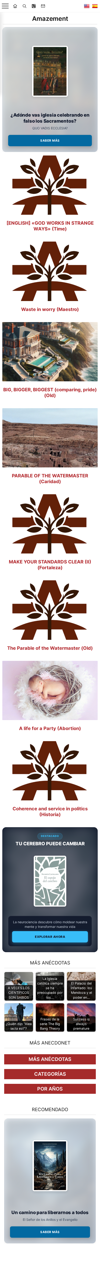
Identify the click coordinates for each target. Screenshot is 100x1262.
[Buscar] (24, 6)
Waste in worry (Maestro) (50, 309)
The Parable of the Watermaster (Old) (50, 648)
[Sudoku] (33, 6)
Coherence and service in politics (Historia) (50, 811)
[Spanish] (95, 6)
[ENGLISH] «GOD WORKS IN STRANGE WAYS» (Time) (50, 226)
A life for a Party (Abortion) (50, 728)
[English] (86, 6)
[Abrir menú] (5, 6)
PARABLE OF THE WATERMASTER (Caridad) (50, 478)
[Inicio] (15, 6)
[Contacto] (43, 6)
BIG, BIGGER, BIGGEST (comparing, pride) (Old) (50, 392)
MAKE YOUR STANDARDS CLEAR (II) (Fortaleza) (50, 564)
